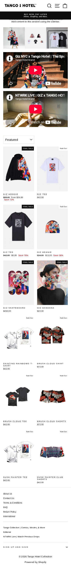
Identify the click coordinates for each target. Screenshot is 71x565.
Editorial (7, 532)
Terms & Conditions (12, 503)
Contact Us (8, 498)
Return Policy (9, 512)
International (9, 516)
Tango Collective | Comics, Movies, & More (24, 527)
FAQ (5, 507)
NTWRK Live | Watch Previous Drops (21, 536)
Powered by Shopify (35, 562)
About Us (7, 494)
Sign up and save (15, 547)
